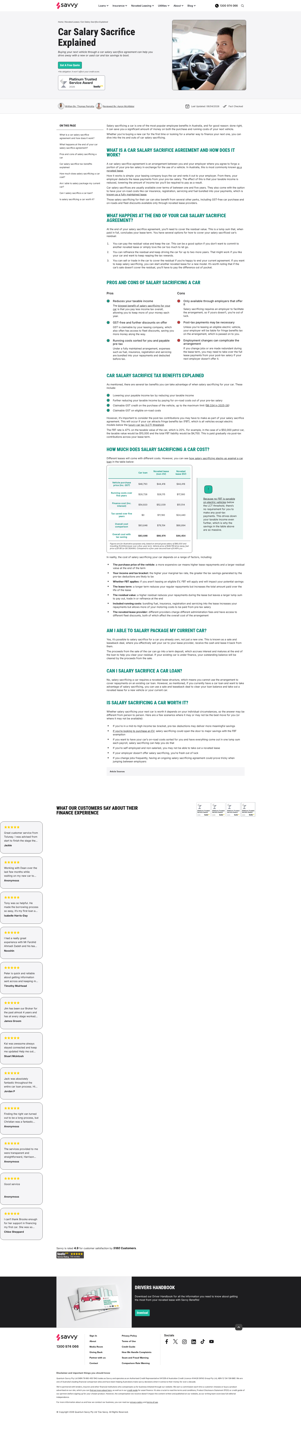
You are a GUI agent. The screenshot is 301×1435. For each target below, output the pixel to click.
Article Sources (117, 771)
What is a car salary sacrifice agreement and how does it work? (77, 136)
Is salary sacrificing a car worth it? (77, 199)
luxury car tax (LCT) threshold (146, 424)
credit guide (132, 1390)
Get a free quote (70, 65)
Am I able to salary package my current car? (80, 185)
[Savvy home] (67, 5)
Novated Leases (72, 22)
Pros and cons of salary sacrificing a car (78, 156)
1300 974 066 (229, 5)
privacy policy (136, 1402)
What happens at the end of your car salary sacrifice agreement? (79, 146)
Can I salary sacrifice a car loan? (76, 193)
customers (128, 1248)
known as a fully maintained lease (126, 194)
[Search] (242, 5)
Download (142, 1312)
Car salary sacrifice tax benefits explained (76, 165)
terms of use (152, 1402)
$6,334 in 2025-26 (217, 405)
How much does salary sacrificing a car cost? (80, 175)
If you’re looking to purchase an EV (133, 731)
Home (60, 22)
